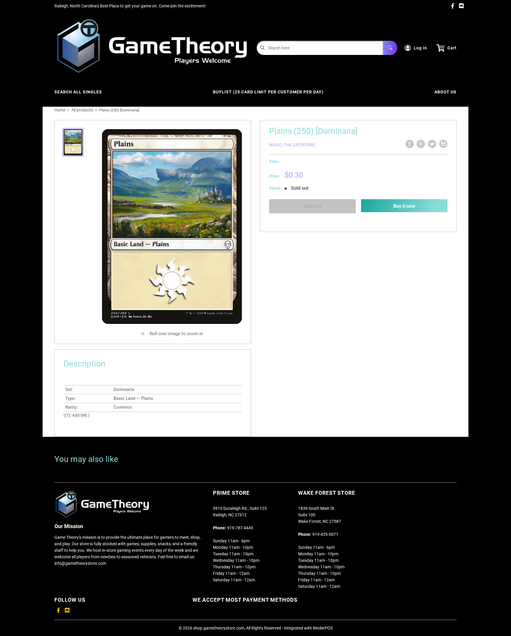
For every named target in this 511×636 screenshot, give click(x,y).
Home (59, 110)
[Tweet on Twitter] (432, 144)
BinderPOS (323, 628)
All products (82, 110)
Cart (452, 48)
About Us (445, 92)
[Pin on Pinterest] (421, 144)
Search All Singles (78, 92)
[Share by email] (443, 144)
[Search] (390, 48)
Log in (420, 48)
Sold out (312, 206)
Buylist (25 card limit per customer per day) (268, 92)
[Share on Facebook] (409, 144)
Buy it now (404, 206)
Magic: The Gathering (292, 144)
